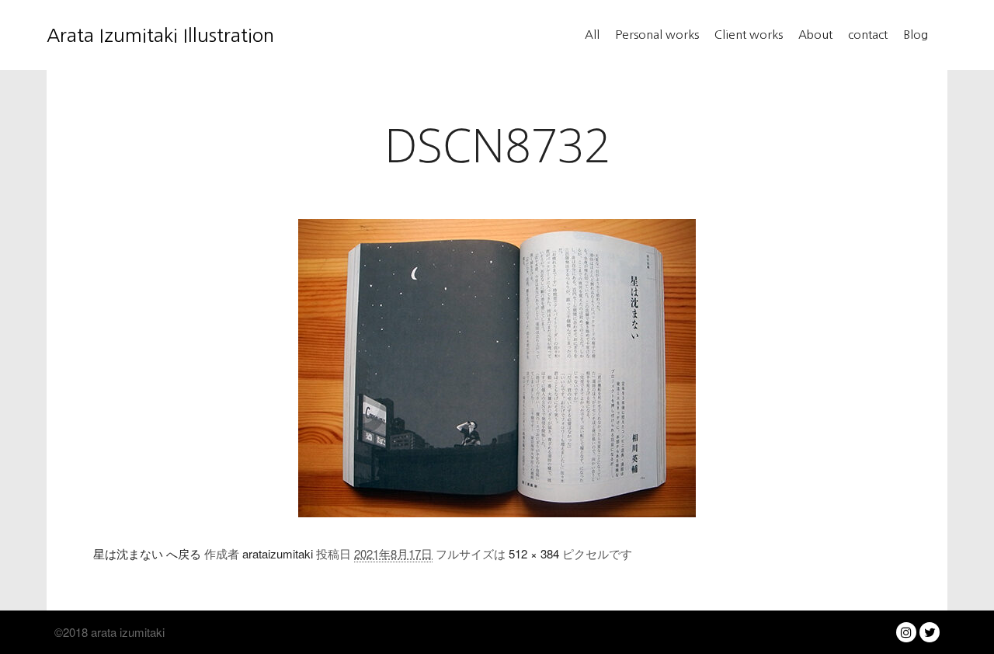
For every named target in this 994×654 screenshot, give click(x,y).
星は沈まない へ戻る (147, 553)
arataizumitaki (277, 553)
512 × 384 (534, 553)
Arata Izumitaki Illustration (124, 35)
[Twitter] (929, 632)
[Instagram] (906, 632)
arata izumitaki (126, 632)
